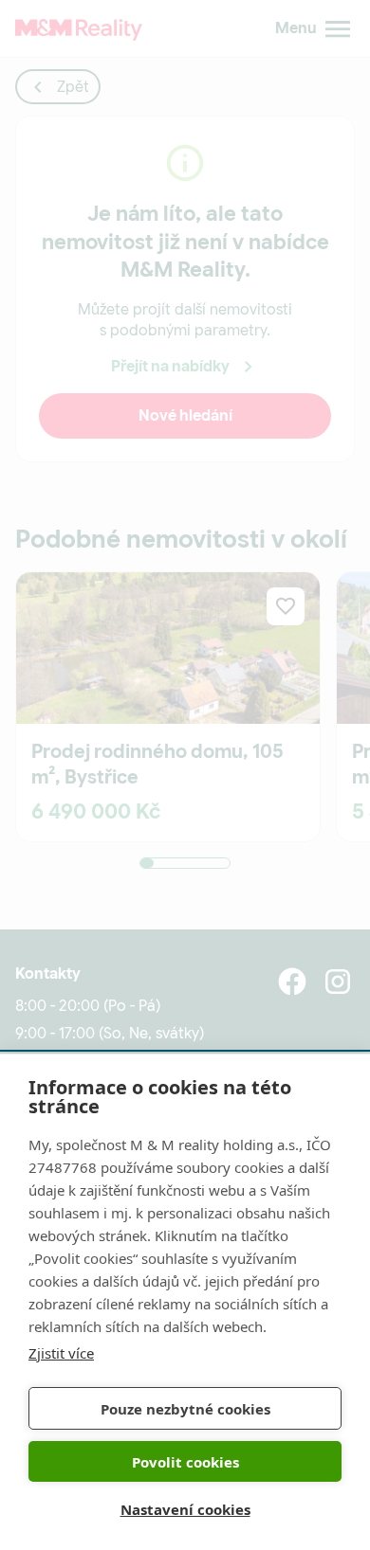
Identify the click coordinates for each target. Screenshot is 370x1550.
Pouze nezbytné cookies (185, 1408)
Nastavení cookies (185, 1509)
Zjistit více (61, 1352)
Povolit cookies (185, 1461)
